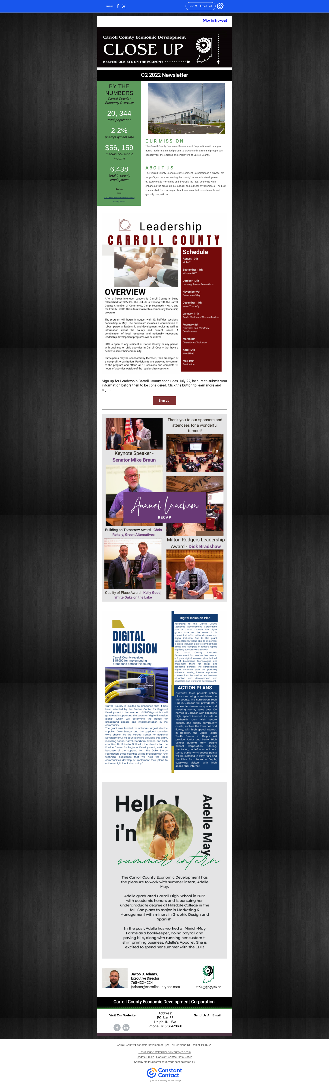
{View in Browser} (215, 20)
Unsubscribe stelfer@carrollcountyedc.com (165, 1052)
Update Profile (145, 1057)
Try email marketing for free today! (164, 1080)
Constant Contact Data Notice (174, 1057)
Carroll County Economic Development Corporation (164, 1001)
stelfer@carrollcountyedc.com (162, 1062)
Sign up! (164, 400)
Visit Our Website (122, 1015)
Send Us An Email (207, 1015)
